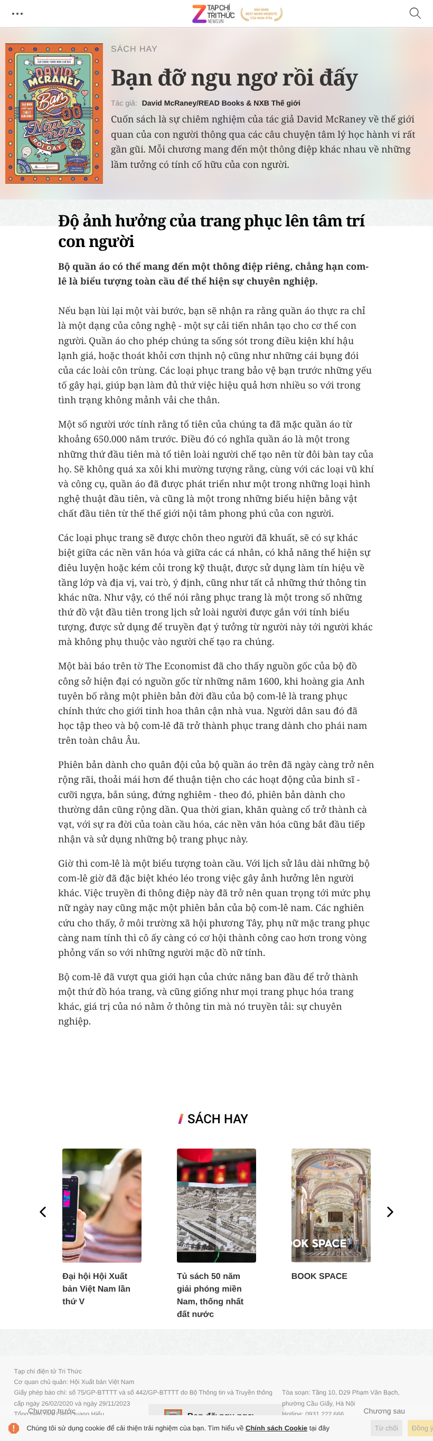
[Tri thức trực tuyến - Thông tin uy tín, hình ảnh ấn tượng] (237, 13)
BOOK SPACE (319, 1276)
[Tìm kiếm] (416, 14)
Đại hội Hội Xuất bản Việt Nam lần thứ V (96, 1289)
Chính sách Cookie (276, 1428)
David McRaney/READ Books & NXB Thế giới (221, 103)
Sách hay (134, 49)
